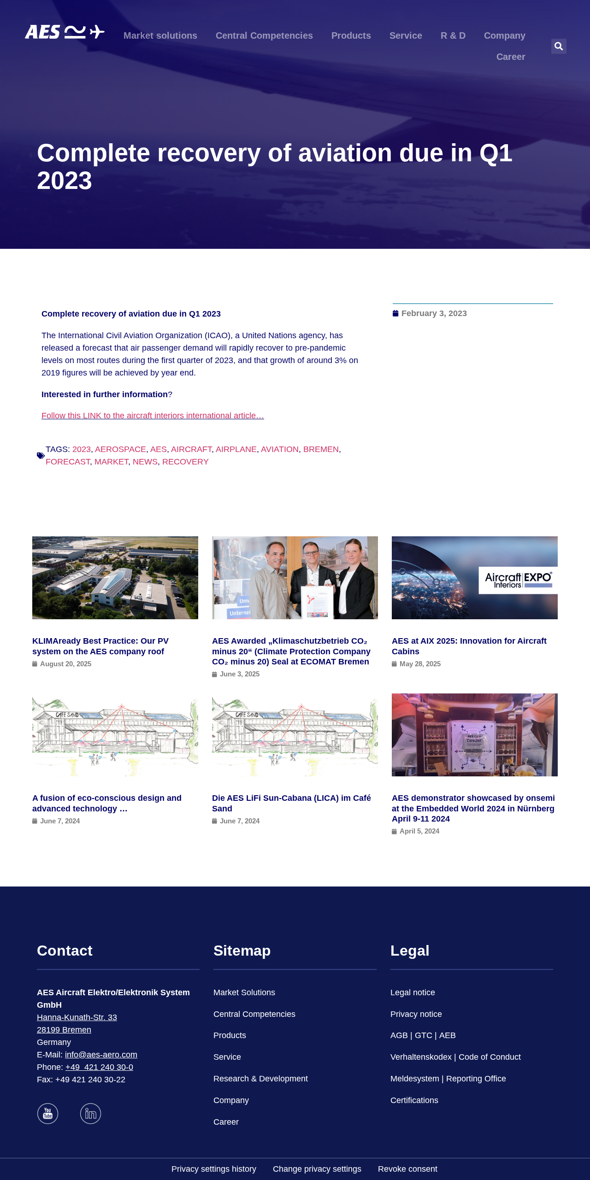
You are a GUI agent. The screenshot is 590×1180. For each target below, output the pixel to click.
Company (504, 35)
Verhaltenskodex (421, 1057)
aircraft (191, 449)
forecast (68, 461)
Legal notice (412, 992)
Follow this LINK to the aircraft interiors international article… (152, 415)
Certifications (414, 1100)
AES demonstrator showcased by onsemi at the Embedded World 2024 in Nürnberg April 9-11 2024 (473, 808)
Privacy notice (416, 1014)
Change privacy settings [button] (317, 1169)
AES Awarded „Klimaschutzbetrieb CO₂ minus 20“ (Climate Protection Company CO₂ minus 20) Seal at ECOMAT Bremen (291, 651)
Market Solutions (244, 992)
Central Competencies (264, 35)
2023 (81, 449)
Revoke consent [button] (407, 1169)
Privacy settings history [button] (213, 1169)
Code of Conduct (490, 1057)
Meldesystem (414, 1078)
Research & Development (260, 1078)
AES (158, 449)
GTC (423, 1035)
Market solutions (160, 35)
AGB (399, 1035)
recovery (185, 461)
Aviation (280, 449)
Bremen (321, 449)
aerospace (120, 449)
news (145, 461)
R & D (453, 35)
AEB (447, 1035)
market (111, 461)
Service (405, 35)
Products (351, 35)
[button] (558, 46)
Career (510, 57)
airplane (236, 449)
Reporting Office (476, 1078)
